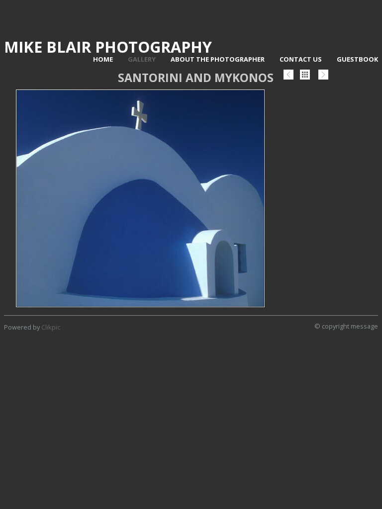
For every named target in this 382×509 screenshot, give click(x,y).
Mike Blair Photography (108, 46)
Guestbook (357, 59)
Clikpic (50, 327)
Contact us (301, 59)
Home (103, 59)
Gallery (142, 59)
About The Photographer (218, 59)
